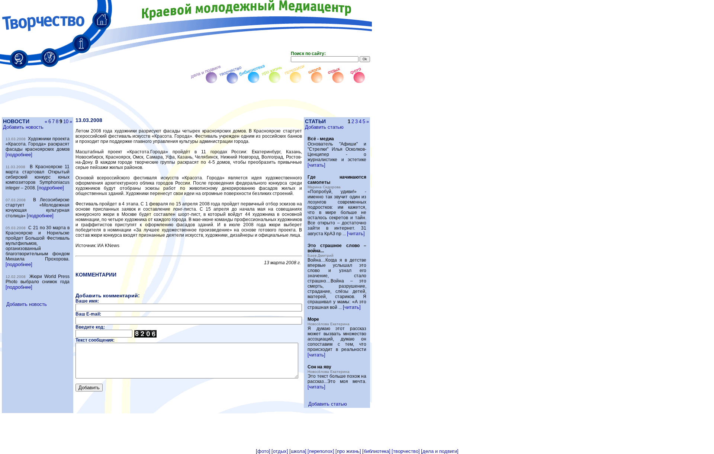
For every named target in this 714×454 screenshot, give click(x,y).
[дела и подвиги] (440, 451)
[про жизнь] (348, 451)
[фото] (263, 451)
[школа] (297, 451)
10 (65, 121)
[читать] (316, 165)
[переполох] (321, 451)
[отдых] (279, 451)
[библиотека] (376, 451)
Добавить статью (324, 127)
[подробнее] (19, 154)
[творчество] (406, 451)
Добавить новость (23, 127)
